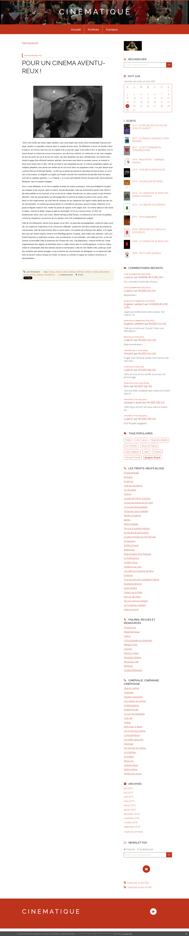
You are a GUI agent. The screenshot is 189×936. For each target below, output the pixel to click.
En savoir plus (127, 934)
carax (65, 272)
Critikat (127, 722)
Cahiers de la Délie (133, 592)
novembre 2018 (131, 818)
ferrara (80, 272)
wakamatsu (49, 275)
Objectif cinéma (131, 688)
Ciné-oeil (128, 718)
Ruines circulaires (132, 515)
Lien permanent (33, 272)
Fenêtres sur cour (133, 566)
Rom (126, 386)
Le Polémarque (131, 558)
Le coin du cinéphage (134, 713)
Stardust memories (133, 696)
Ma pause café (131, 661)
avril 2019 (128, 796)
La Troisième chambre (135, 605)
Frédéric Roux (131, 562)
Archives (93, 29)
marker (40, 275)
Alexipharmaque (132, 631)
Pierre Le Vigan (131, 653)
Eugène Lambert (134, 304)
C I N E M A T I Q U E (94, 11)
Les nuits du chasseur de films (138, 571)
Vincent (128, 353)
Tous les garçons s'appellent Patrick (141, 579)
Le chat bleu (130, 752)
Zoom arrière (130, 588)
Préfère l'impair (131, 545)
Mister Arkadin (131, 524)
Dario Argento (132, 451)
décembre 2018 (131, 814)
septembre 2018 (132, 826)
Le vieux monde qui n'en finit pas (140, 536)
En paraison (130, 541)
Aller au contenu (9, 2)
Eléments (128, 665)
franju (52, 272)
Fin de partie (130, 489)
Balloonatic (129, 549)
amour (88, 272)
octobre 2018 (130, 822)
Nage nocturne (131, 609)
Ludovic (128, 277)
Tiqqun (127, 636)
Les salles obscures (133, 739)
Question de (130, 627)
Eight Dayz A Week (133, 726)
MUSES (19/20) (147, 369)
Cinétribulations (131, 705)
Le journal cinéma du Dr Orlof (138, 502)
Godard (157, 451)
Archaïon (128, 477)
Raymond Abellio (159, 440)
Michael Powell (132, 457)
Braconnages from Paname (137, 553)
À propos (112, 29)
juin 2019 (128, 788)
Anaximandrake (131, 472)
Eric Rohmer (131, 445)
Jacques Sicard (152, 457)
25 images (129, 756)
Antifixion (128, 575)
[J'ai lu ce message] (186, 934)
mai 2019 (128, 792)
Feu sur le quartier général (137, 528)
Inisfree (127, 494)
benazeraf (104, 272)
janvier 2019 (130, 809)
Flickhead (128, 743)
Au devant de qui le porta (136, 532)
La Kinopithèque (132, 735)
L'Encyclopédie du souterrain (138, 640)
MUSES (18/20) (156, 402)
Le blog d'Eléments (133, 670)
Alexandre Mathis (132, 657)
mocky (59, 272)
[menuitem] (76, 29)
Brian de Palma (149, 445)
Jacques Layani (133, 402)
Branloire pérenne (133, 583)
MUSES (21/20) (147, 290)
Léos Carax (141, 440)
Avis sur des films (132, 596)
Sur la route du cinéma (135, 747)
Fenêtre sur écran (133, 773)
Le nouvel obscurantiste (135, 506)
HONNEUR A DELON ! (151, 277)
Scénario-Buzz (131, 765)
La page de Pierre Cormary (137, 498)
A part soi (128, 481)
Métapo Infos (130, 644)
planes (127, 519)
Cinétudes (129, 692)
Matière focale (131, 709)
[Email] (146, 869)
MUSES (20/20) (147, 340)
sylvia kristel (29, 275)
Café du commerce (133, 485)
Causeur (128, 648)
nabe (146, 451)
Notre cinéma (130, 769)
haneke (95, 272)
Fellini (128, 440)
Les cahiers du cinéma (135, 701)
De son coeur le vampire (136, 600)
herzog (72, 272)
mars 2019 (129, 801)
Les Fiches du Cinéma (134, 730)
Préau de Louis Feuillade (136, 511)
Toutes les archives (133, 831)
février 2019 (130, 805)
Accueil (76, 29)
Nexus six (129, 760)
